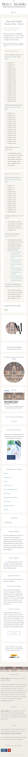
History (6, 481)
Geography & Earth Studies (11, 497)
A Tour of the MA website (14, 586)
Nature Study (7, 493)
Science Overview (8, 485)
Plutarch (6, 509)
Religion (6, 473)
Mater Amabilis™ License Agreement (11, 733)
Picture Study (7, 501)
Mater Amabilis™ (14, 4)
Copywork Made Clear (14, 575)
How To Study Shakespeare (11, 489)
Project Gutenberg (10, 56)
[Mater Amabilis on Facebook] (5, 750)
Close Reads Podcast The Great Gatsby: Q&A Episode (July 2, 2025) (17, 278)
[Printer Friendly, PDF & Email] (6, 309)
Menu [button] (15, 12)
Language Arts (7, 477)
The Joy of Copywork (14, 609)
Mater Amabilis (5, 678)
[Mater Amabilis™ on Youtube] (9, 750)
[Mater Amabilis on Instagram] (2, 750)
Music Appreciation (9, 505)
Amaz (21, 54)
